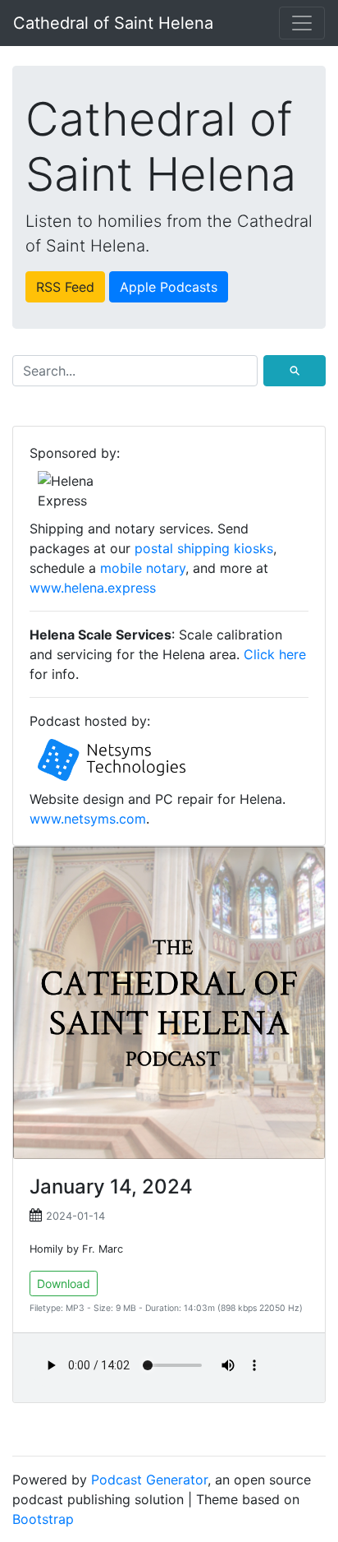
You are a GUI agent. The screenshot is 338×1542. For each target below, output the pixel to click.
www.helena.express (93, 587)
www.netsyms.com (88, 818)
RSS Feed (65, 287)
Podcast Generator (149, 1479)
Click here (275, 654)
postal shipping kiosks (204, 548)
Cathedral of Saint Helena (113, 23)
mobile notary (142, 568)
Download (63, 1283)
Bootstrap (43, 1519)
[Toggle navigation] (302, 23)
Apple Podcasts (168, 287)
